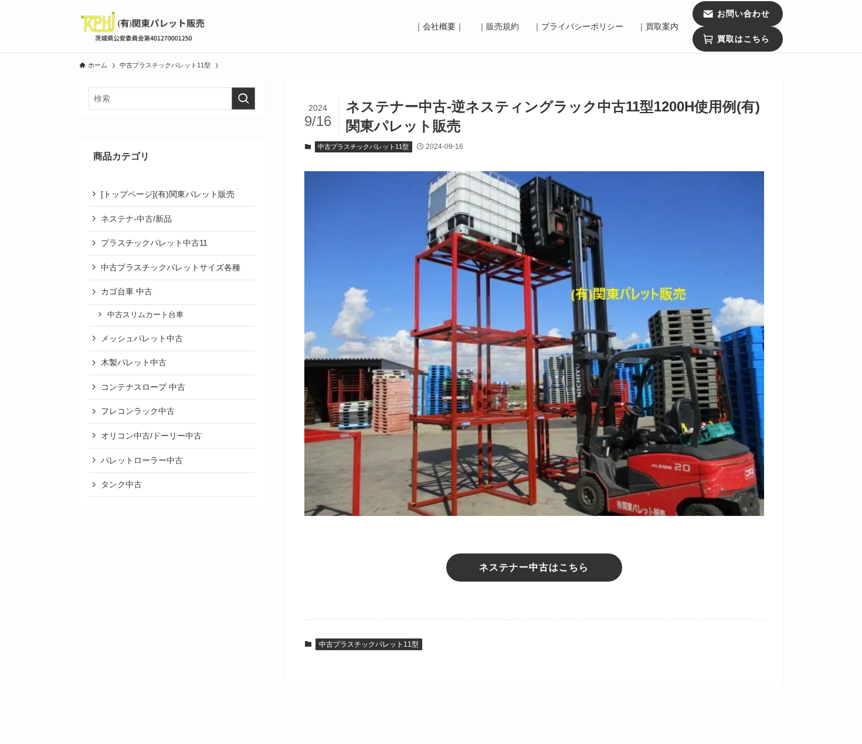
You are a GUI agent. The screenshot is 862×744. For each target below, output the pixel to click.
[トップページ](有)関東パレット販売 (168, 194)
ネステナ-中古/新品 (136, 218)
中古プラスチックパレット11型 (363, 146)
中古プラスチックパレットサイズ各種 (170, 266)
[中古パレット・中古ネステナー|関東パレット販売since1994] (143, 26)
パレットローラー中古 (142, 459)
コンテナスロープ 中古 (143, 386)
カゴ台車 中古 (172, 291)
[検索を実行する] (243, 98)
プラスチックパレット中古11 (154, 242)
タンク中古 (121, 484)
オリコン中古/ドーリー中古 (151, 435)
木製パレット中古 (134, 362)
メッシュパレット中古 (142, 337)
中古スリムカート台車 (145, 315)
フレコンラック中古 (138, 411)
